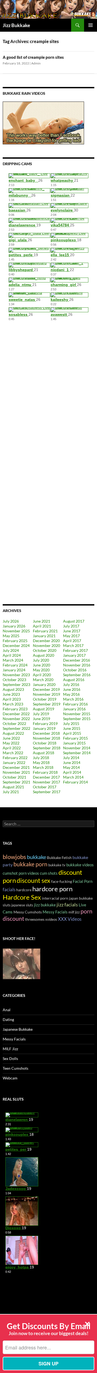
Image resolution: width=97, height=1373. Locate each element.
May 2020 (41, 670)
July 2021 (11, 791)
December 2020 (46, 640)
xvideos (51, 919)
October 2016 (74, 670)
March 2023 (13, 704)
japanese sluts (22, 905)
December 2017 (46, 777)
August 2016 (73, 679)
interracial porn (55, 898)
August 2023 (13, 689)
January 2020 (44, 684)
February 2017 (75, 650)
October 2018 (44, 743)
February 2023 (15, 709)
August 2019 (43, 709)
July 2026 (11, 621)
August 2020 (43, 655)
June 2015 (71, 728)
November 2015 (76, 713)
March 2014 (73, 777)
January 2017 (74, 655)
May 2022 (11, 743)
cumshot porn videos (21, 873)
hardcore (24, 889)
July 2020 (41, 660)
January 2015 (74, 743)
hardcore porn (52, 889)
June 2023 (11, 694)
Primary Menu (90, 25)
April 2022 (12, 748)
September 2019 (46, 704)
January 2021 (44, 635)
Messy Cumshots (27, 912)
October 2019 (44, 699)
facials (9, 889)
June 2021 (41, 621)
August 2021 (13, 787)
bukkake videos (80, 864)
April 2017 (72, 640)
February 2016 (75, 704)
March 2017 (73, 645)
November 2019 (46, 694)
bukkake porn (30, 864)
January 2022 (14, 762)
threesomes (34, 919)
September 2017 (46, 791)
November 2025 (16, 631)
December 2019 (46, 689)
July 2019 (41, 713)
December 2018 (46, 733)
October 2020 (44, 650)
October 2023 (14, 679)
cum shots (49, 873)
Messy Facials (55, 911)
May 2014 (71, 767)
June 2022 (11, 738)
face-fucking (61, 881)
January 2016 (74, 709)
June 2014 (71, 762)
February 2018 (45, 772)
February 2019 (45, 723)
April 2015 (72, 733)
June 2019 (41, 718)
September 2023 (16, 684)
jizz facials (67, 904)
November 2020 (46, 645)
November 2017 (46, 782)
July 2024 (11, 650)
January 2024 (14, 670)
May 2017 (71, 635)
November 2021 (16, 772)
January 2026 (14, 626)
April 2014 (72, 772)
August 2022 (13, 733)
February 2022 (15, 757)
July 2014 (71, 757)
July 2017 (71, 626)
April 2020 (42, 674)
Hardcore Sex (22, 897)
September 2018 (46, 748)
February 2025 (15, 640)
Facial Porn (82, 881)
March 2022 (13, 752)
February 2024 (15, 665)
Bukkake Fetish (59, 857)
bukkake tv (56, 865)
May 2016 (71, 694)
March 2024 (13, 660)
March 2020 (43, 679)
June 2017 (71, 631)
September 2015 (77, 718)
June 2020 (41, 665)
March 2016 (73, 699)
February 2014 (75, 782)
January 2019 (44, 728)
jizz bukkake (45, 904)
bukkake (36, 857)
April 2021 (42, 626)
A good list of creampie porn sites (33, 57)
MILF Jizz (10, 1048)
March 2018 (43, 767)
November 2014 (76, 748)
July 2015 (71, 723)
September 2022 (16, 728)
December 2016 (76, 660)
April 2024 (12, 655)
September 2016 (77, 674)
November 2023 (16, 674)
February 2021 (45, 631)
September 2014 (77, 752)
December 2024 (16, 645)
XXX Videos (69, 919)
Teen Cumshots (15, 1068)
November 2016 (76, 665)
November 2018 (46, 738)
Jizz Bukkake (16, 25)
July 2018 (41, 757)
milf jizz (74, 912)
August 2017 (73, 621)
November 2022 (16, 718)
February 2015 (75, 738)
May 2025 (11, 635)
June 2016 (71, 689)
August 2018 (43, 752)
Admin (36, 63)
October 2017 (44, 787)
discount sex (33, 880)
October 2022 (14, 723)
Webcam (10, 1078)
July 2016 (71, 684)
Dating (8, 1019)
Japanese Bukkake (18, 1029)
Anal (7, 1009)
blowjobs (14, 856)
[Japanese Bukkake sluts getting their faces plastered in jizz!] (21, 963)
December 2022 (16, 713)
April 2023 (12, 699)
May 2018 (41, 762)
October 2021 (14, 777)
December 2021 (16, 767)
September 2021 (16, 782)
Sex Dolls (10, 1058)
